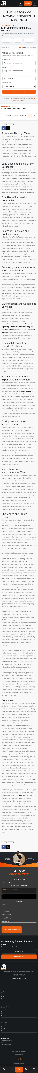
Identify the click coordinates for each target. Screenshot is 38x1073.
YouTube (19, 978)
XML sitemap (17, 1051)
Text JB (2, 1042)
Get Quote (27, 3)
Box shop (3, 998)
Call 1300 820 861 (19, 951)
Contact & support (5, 1026)
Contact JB (19, 1035)
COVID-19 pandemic (22, 795)
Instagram (14, 978)
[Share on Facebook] (4, 128)
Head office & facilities (6, 1044)
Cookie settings (23, 1051)
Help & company (19, 1020)
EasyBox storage (4, 996)
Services (19, 984)
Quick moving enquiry (5, 1006)
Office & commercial (5, 989)
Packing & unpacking (5, 994)
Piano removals (4, 992)
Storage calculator (5, 1011)
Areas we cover (4, 1013)
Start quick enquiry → (19, 956)
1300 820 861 (5, 1038)
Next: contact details (18, 91)
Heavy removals (4, 991)
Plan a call (3, 1015)
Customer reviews (5, 1030)
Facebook (24, 978)
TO (3, 895)
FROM (4, 889)
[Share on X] (8, 128)
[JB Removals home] (3, 3)
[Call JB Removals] (21, 3)
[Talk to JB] (30, 116)
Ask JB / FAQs (4, 1022)
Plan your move (19, 1003)
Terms (13, 1051)
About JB (3, 1028)
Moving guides (4, 1024)
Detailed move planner (6, 1007)
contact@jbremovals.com (6, 1040)
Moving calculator (5, 1009)
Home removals (4, 986)
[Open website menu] (34, 3)
